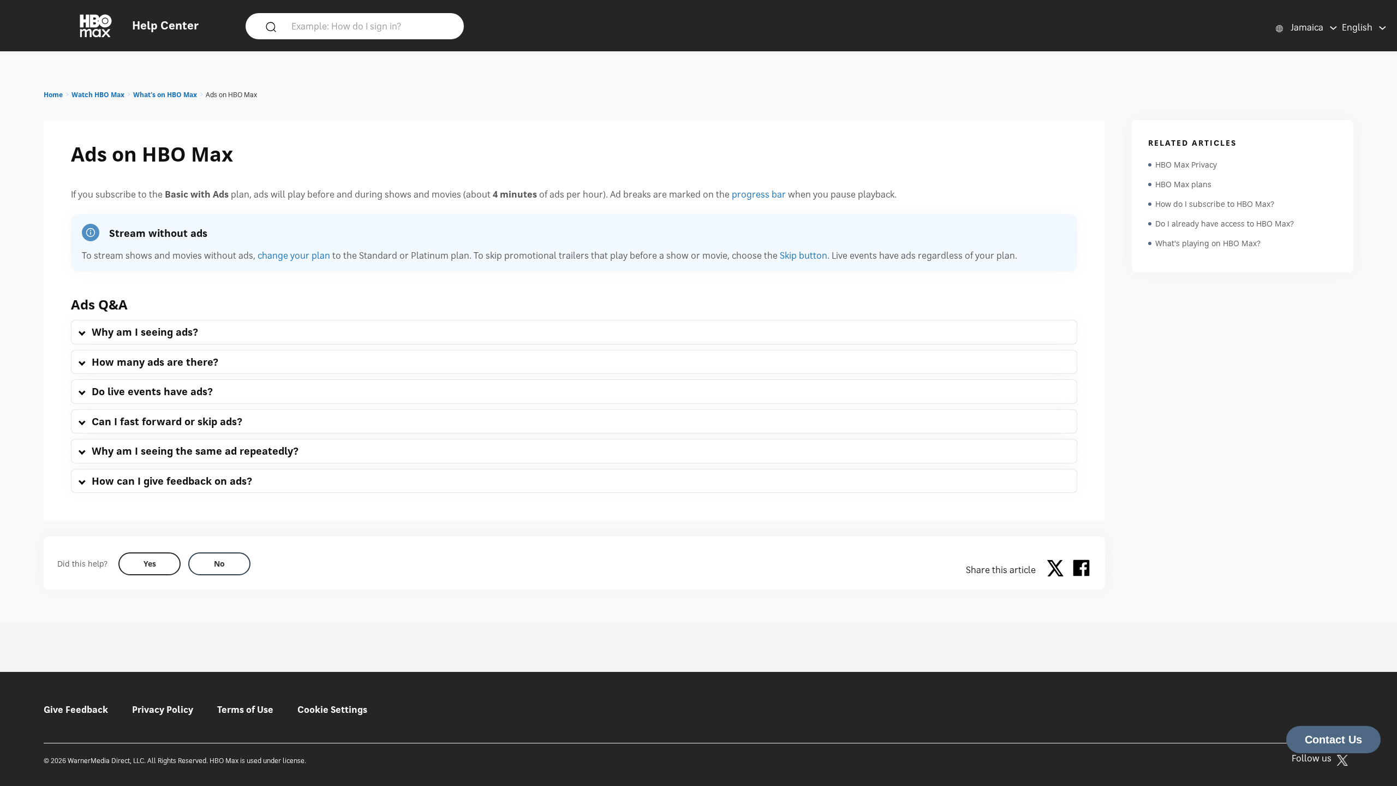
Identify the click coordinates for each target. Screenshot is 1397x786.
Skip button (803, 255)
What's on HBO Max (165, 94)
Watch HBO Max (97, 94)
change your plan (294, 255)
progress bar (759, 194)
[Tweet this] (1058, 570)
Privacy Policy (162, 710)
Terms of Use (245, 710)
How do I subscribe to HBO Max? (1214, 204)
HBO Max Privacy (1186, 164)
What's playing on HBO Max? (1208, 243)
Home (53, 94)
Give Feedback (76, 710)
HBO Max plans (1183, 184)
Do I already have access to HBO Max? (1224, 223)
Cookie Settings (332, 710)
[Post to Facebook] (1081, 570)
